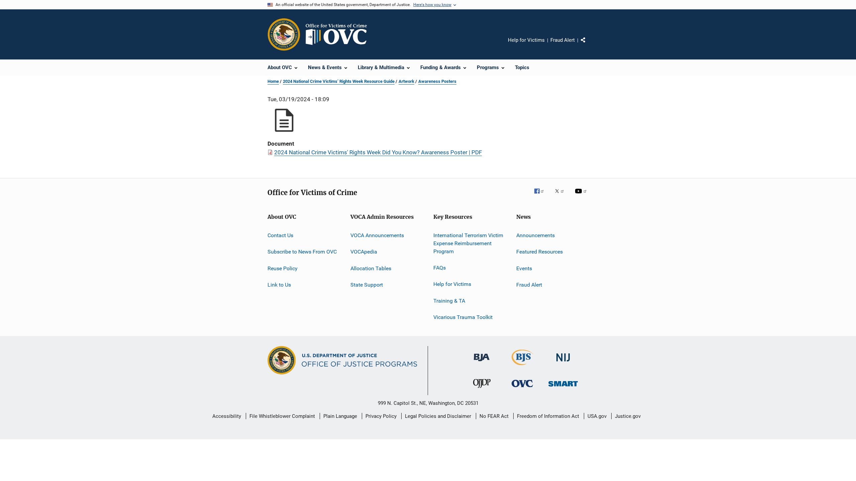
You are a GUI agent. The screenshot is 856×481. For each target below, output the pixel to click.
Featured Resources (539, 252)
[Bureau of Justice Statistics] (522, 366)
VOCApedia (363, 252)
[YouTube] (581, 195)
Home (273, 81)
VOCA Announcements (377, 235)
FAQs (439, 268)
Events (524, 268)
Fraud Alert (562, 40)
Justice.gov (628, 416)
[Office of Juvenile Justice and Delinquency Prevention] (482, 389)
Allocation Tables (370, 268)
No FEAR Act (494, 416)
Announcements (535, 235)
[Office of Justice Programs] (284, 34)
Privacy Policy (381, 416)
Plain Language (340, 416)
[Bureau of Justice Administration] (482, 362)
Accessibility (226, 416)
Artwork (406, 81)
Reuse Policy (283, 268)
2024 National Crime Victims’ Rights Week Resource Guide (339, 81)
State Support (366, 285)
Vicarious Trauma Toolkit (463, 317)
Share (588, 44)
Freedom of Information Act (548, 416)
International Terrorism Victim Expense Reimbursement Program (468, 243)
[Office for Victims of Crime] (522, 388)
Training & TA (449, 300)
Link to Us (279, 285)
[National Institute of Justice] (563, 362)
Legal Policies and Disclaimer (438, 416)
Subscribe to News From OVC (302, 252)
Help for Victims (526, 40)
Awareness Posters (437, 81)
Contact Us (280, 235)
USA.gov (597, 416)
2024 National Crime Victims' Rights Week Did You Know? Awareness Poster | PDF (378, 152)
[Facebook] (541, 195)
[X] (561, 195)
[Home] (339, 34)
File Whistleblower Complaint (282, 416)
